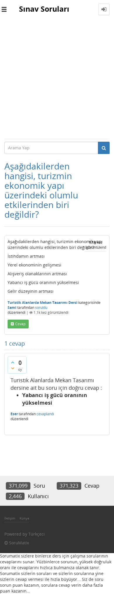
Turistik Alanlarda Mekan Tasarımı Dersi (42, 302)
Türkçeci (36, 534)
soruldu (41, 307)
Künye (24, 518)
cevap (20, 323)
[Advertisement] (57, 79)
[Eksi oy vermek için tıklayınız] (12, 368)
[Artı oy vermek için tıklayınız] (12, 362)
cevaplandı (45, 413)
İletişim (9, 518)
